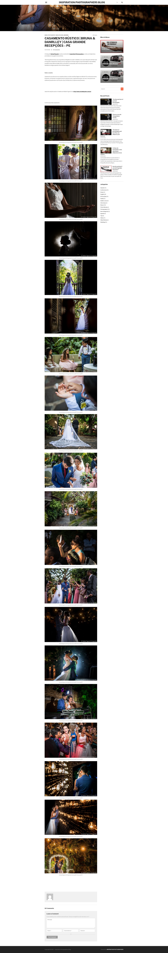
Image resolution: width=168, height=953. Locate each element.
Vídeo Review (103, 220)
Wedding (66, 35)
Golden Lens (103, 200)
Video (101, 218)
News (46, 35)
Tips (101, 215)
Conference (103, 190)
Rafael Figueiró (55, 54)
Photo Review (103, 207)
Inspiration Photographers (77, 54)
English (102, 194)
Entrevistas (103, 196)
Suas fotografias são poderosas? (109, 48)
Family (102, 198)
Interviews (103, 203)
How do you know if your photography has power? (117, 168)
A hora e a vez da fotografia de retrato (117, 116)
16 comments (56, 49)
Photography (51, 35)
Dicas (101, 192)
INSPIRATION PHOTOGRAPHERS (115, 949)
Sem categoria (59, 35)
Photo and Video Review (110, 64)
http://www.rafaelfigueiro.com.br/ (82, 91)
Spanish (102, 213)
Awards (102, 187)
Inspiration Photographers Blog (82, 2)
